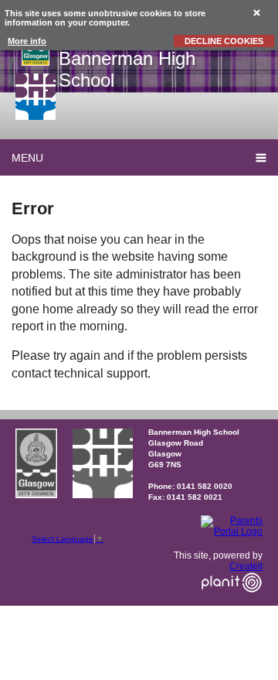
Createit (246, 566)
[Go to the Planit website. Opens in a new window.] (232, 601)
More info (27, 41)
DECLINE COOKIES (224, 41)
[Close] (258, 12)
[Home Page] (35, 96)
